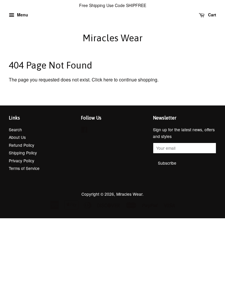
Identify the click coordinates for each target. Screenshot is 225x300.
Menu (22, 15)
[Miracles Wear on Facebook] (84, 131)
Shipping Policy (23, 153)
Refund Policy (21, 145)
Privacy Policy (21, 160)
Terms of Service (24, 168)
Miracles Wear (113, 38)
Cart (211, 15)
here (108, 79)
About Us (17, 137)
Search (15, 129)
